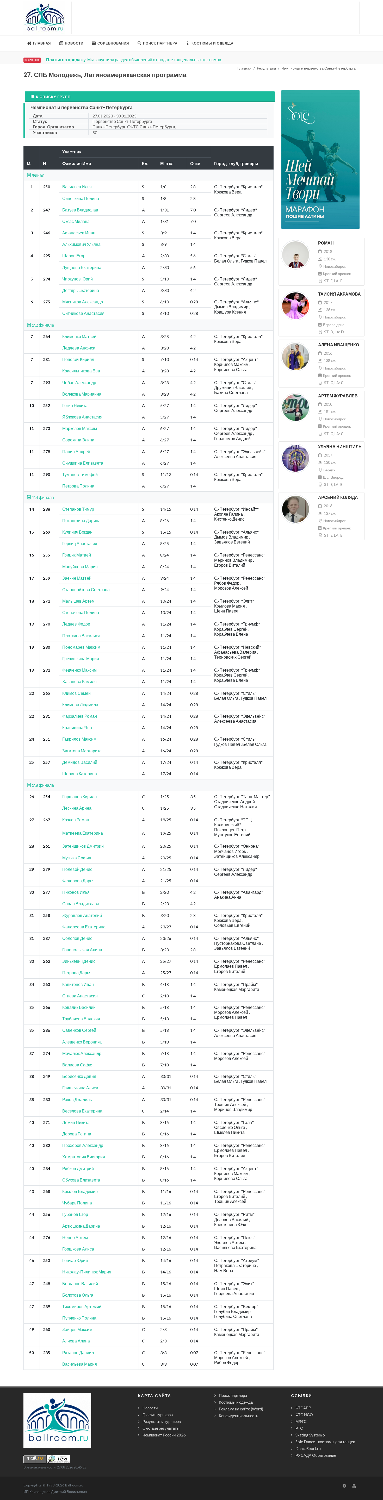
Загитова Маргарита (82, 750)
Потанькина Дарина (81, 520)
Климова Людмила (80, 704)
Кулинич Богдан (77, 531)
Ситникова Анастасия (83, 313)
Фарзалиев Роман (79, 716)
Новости (150, 1407)
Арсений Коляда (338, 498)
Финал (37, 175)
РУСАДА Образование (315, 1455)
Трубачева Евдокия (81, 1018)
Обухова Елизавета (81, 1179)
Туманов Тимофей (80, 474)
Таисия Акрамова (339, 294)
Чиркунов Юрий (77, 278)
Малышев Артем (78, 600)
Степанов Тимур (78, 509)
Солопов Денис (77, 938)
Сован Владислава (80, 903)
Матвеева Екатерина (82, 832)
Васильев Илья (77, 186)
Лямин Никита (76, 1122)
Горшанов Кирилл (79, 796)
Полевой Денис (77, 869)
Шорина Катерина (79, 773)
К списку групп (53, 97)
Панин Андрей (76, 451)
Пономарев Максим (81, 647)
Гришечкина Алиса (80, 1087)
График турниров (158, 1414)
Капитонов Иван (78, 984)
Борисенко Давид (79, 1076)
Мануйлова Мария (80, 566)
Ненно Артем (75, 1237)
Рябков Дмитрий (78, 1168)
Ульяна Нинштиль (340, 447)
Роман (326, 243)
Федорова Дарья (78, 880)
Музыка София (76, 857)
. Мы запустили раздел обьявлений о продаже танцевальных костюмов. (134, 59)
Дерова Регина (76, 1133)
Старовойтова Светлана (86, 589)
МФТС (301, 1421)
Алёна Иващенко (338, 345)
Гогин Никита (75, 405)
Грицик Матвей (76, 554)
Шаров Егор (73, 255)
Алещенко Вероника (82, 1041)
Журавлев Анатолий (82, 915)
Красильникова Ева (81, 370)
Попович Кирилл (78, 359)
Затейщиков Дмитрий (83, 845)
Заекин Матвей (76, 578)
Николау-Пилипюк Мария (86, 1271)
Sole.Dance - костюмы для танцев (325, 1441)
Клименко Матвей (79, 336)
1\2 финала (42, 324)
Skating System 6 (310, 1435)
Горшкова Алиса (78, 1248)
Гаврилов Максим (79, 738)
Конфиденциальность (238, 1415)
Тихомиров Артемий (81, 1306)
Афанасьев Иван (78, 232)
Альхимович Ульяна (81, 244)
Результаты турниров (162, 1421)
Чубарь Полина (77, 1202)
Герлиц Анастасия (79, 543)
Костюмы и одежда (236, 1402)
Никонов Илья (76, 892)
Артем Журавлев (338, 396)
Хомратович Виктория (83, 1156)
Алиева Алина (76, 1340)
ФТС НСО (304, 1414)
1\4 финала (42, 497)
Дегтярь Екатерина (80, 290)
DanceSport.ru (308, 1448)
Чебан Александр (79, 382)
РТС (299, 1428)
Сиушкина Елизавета (82, 462)
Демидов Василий (79, 762)
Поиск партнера (233, 1395)
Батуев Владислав (80, 209)
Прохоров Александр (82, 1145)
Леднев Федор (76, 623)
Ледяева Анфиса (78, 347)
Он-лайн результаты (161, 1428)
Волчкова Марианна (81, 393)
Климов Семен (76, 693)
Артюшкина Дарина (81, 1225)
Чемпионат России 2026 (164, 1435)
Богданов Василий (80, 1283)
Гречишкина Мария (80, 658)
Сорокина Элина (78, 439)
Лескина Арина (76, 807)
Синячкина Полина (80, 198)
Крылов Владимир (80, 1191)
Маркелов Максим (79, 428)
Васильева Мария (79, 1363)
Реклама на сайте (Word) (241, 1409)
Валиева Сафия (78, 1064)
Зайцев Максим (77, 1329)
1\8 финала (42, 785)
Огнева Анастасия (80, 995)
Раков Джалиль (77, 1099)
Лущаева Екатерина (81, 267)
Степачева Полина (80, 612)
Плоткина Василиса (81, 635)
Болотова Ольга (77, 1294)
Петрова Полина (78, 485)
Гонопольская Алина (82, 949)
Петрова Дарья (76, 972)
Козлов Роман (75, 819)
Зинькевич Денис (78, 961)
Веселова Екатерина (82, 1110)
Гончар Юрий (75, 1260)
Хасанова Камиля (79, 681)
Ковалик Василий (79, 1007)
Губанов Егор (75, 1214)
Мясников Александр (82, 301)
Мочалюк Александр (81, 1053)
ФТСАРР (303, 1407)
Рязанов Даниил (78, 1352)
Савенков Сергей (79, 1030)
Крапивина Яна (77, 727)
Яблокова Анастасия (82, 416)
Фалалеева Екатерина (84, 926)
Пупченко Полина (79, 1317)
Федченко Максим (79, 669)
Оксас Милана (76, 221)
